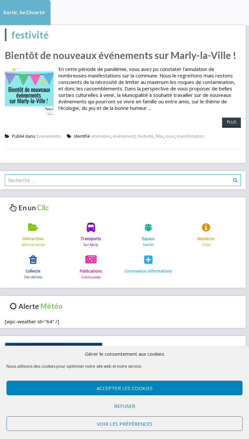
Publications (91, 271)
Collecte (33, 271)
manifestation (190, 136)
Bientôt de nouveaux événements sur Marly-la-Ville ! (120, 55)
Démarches (33, 238)
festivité (145, 136)
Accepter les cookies (125, 388)
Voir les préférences (124, 424)
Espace (148, 238)
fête (159, 136)
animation (101, 136)
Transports (90, 238)
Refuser (124, 406)
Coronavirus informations (148, 271)
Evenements (48, 136)
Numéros (206, 238)
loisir (170, 136)
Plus (231, 122)
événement (124, 136)
